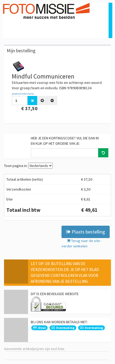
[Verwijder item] (32, 100)
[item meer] (42, 100)
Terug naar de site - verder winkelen (82, 243)
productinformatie (23, 93)
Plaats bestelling (88, 232)
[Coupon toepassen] (103, 152)
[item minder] (52, 100)
